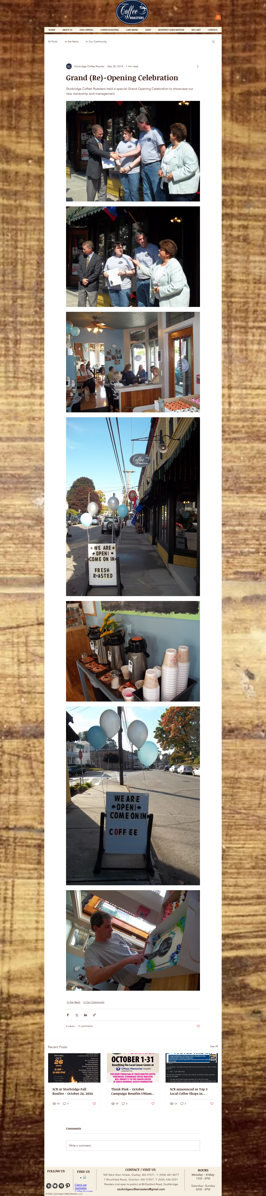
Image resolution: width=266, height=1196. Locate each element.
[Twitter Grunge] (55, 1186)
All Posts (53, 41)
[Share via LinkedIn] (85, 1015)
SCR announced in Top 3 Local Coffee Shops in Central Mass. (188, 1091)
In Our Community (96, 41)
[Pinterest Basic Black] (67, 1186)
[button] (218, 16)
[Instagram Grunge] (61, 1186)
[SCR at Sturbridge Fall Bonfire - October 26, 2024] (74, 1068)
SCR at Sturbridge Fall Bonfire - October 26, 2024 (72, 1091)
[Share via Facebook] (67, 1015)
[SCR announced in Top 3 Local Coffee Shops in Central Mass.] (192, 1068)
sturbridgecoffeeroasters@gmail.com (141, 1189)
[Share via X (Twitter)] (76, 1015)
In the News (72, 41)
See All (214, 1046)
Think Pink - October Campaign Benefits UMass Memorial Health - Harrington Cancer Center (131, 1091)
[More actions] (198, 66)
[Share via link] (94, 1015)
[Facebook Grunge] (48, 1186)
